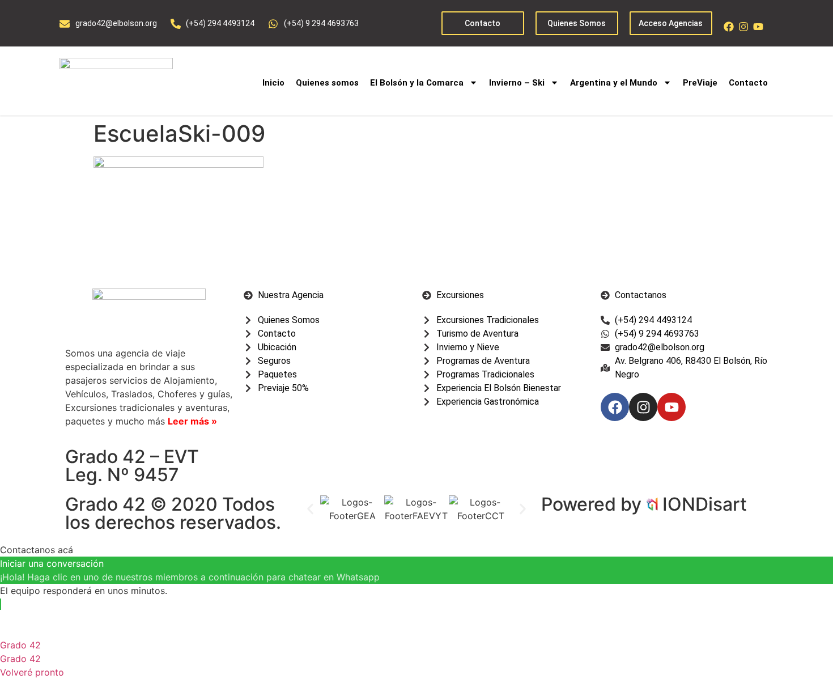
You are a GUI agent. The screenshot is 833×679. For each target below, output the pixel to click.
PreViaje (700, 83)
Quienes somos (327, 83)
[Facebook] (729, 27)
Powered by (593, 504)
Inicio (273, 83)
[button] (310, 509)
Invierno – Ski (517, 83)
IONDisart (704, 504)
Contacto (748, 83)
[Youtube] (758, 27)
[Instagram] (743, 27)
